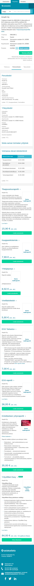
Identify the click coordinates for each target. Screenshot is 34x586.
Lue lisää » (5, 223)
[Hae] (31, 11)
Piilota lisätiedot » (6, 436)
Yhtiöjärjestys (7, 269)
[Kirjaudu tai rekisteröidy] (26, 6)
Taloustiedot (27, 67)
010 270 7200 (11, 568)
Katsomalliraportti (27, 200)
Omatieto (23, 1)
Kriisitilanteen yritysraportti (13, 416)
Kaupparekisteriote (10, 240)
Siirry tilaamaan (16, 540)
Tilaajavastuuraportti (10, 189)
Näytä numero (24, 48)
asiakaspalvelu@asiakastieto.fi (13, 572)
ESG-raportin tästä (19, 363)
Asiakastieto (6, 1)
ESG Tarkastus (8, 329)
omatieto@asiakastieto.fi (11, 574)
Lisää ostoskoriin (18, 233)
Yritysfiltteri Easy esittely (27, 488)
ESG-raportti (7, 380)
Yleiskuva (7, 67)
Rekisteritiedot (16, 67)
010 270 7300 (11, 569)
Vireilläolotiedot (8, 300)
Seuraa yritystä (27, 53)
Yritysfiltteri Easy (9, 477)
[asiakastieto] (7, 6)
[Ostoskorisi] (18, 6)
